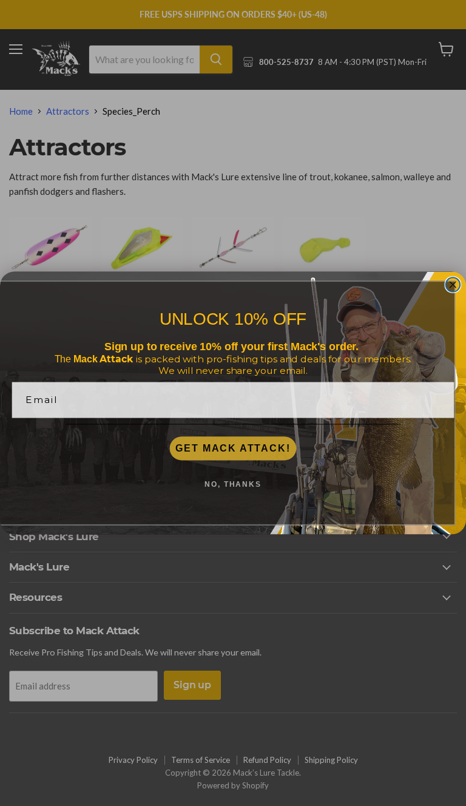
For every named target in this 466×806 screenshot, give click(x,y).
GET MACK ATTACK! (232, 448)
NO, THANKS (233, 484)
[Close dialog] (453, 284)
